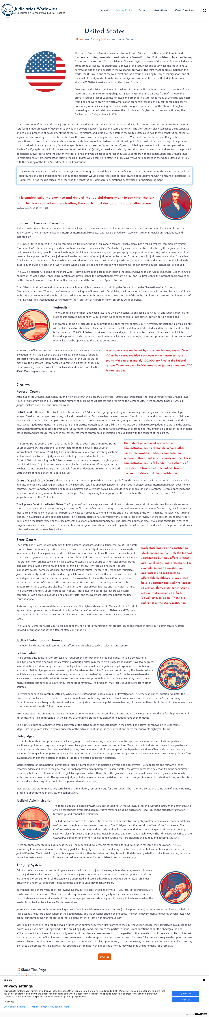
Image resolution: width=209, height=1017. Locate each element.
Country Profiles (125, 10)
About (105, 10)
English (8, 980)
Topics (142, 10)
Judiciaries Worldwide (36, 9)
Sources (104, 956)
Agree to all (185, 993)
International (160, 10)
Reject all (185, 999)
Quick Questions (184, 10)
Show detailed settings (15, 1007)
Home (79, 39)
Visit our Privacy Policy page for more (50, 1007)
